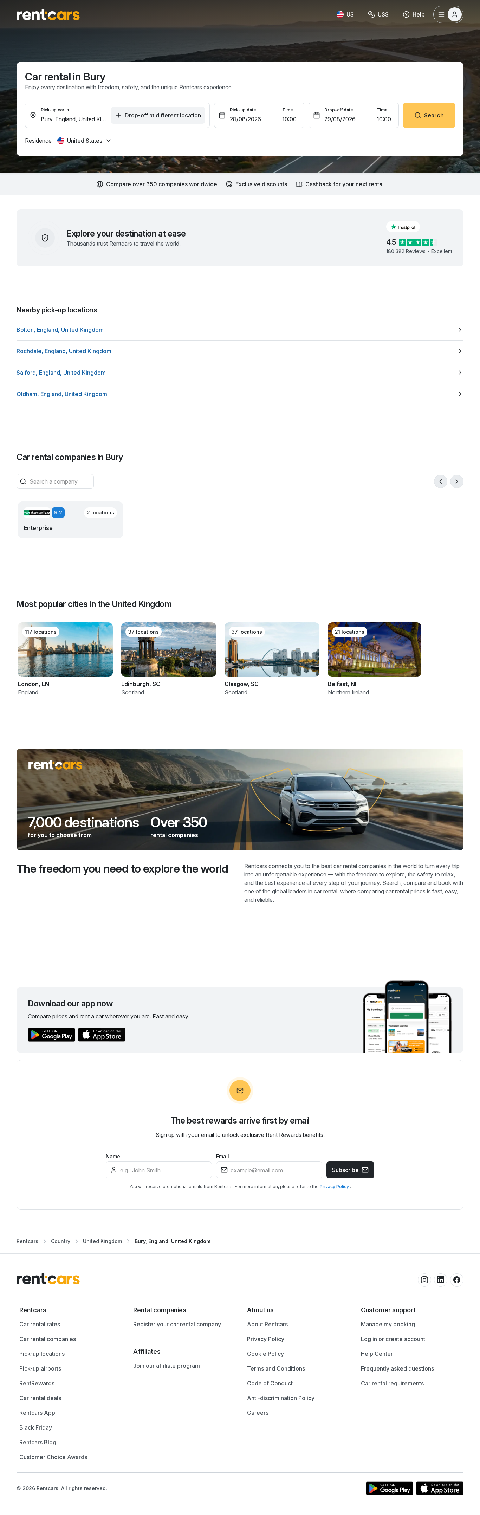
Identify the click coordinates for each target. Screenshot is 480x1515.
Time (287, 109)
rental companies (174, 835)
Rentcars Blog (37, 1442)
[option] (240, 330)
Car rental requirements (392, 1383)
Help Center (377, 1353)
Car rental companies (47, 1338)
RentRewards (36, 1383)
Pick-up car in (55, 109)
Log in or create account (393, 1338)
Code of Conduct (270, 1383)
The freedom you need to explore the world (122, 868)
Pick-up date (243, 109)
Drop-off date (338, 109)
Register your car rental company (177, 1324)
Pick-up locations (42, 1353)
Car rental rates (39, 1324)
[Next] (456, 481)
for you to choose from (60, 835)
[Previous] (440, 481)
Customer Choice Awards (53, 1457)
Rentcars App (37, 1412)
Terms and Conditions (276, 1368)
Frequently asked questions (397, 1368)
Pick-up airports (40, 1368)
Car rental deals (40, 1397)
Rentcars (27, 1241)
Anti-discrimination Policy (280, 1397)
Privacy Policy (335, 1186)
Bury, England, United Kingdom (172, 1241)
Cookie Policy (265, 1353)
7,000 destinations (83, 822)
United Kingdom (102, 1241)
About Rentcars (267, 1324)
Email (222, 1156)
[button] (408, 226)
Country (60, 1241)
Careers (257, 1412)
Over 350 (178, 822)
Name (113, 1156)
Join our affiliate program (166, 1365)
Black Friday (35, 1427)
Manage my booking (388, 1324)
